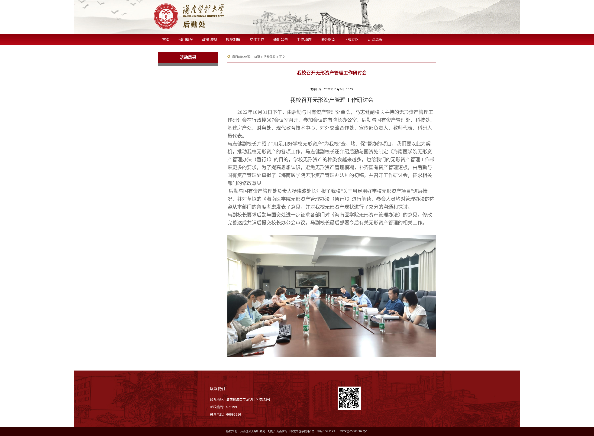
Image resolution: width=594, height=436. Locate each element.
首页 (166, 40)
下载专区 (351, 40)
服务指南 (327, 40)
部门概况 (185, 40)
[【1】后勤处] (206, 16)
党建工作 (256, 40)
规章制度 (233, 40)
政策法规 (209, 40)
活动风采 (375, 40)
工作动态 (304, 40)
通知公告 (280, 40)
